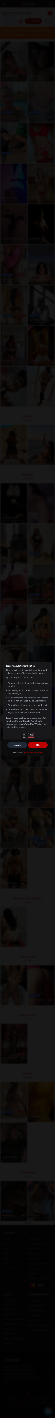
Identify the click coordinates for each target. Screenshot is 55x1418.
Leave (17, 745)
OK (38, 745)
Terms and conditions (33, 752)
